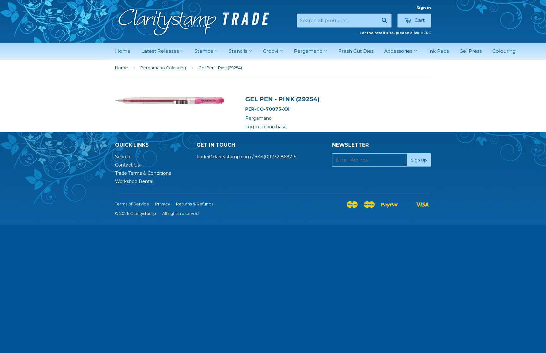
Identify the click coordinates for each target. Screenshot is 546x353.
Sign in (423, 7)
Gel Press (470, 51)
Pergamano (309, 51)
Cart (419, 20)
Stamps (204, 51)
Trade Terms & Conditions (143, 173)
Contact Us (127, 165)
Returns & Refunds (194, 203)
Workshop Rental (134, 181)
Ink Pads (438, 51)
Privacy (162, 203)
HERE (426, 33)
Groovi (271, 51)
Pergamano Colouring (163, 67)
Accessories (399, 51)
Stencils (238, 51)
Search (122, 157)
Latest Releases (160, 51)
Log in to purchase (266, 127)
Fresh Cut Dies (355, 51)
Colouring (504, 51)
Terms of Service (132, 203)
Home (122, 51)
